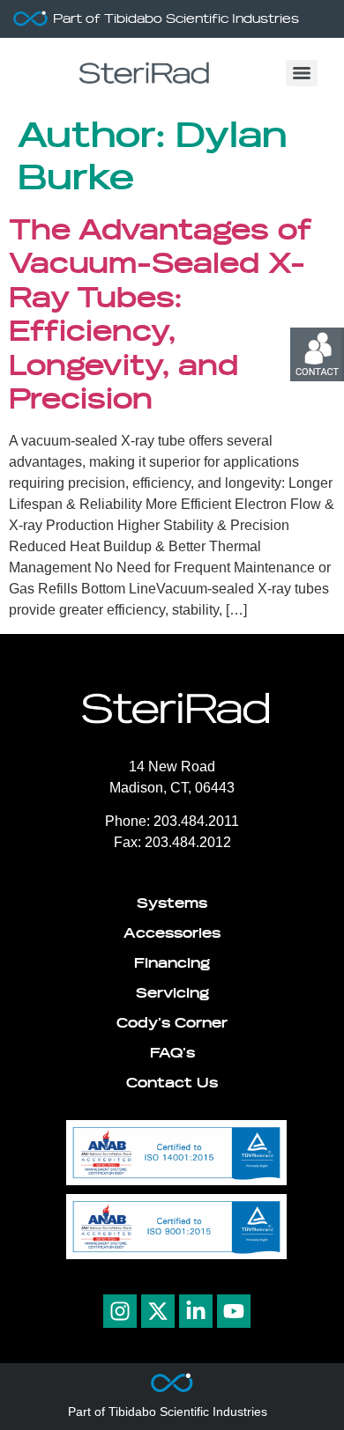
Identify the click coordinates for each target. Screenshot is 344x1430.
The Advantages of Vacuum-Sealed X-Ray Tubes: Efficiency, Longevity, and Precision (160, 314)
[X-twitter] (158, 1311)
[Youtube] (234, 1311)
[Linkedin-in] (196, 1311)
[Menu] (302, 73)
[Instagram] (120, 1311)
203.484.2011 (194, 821)
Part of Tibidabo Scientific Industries (176, 18)
